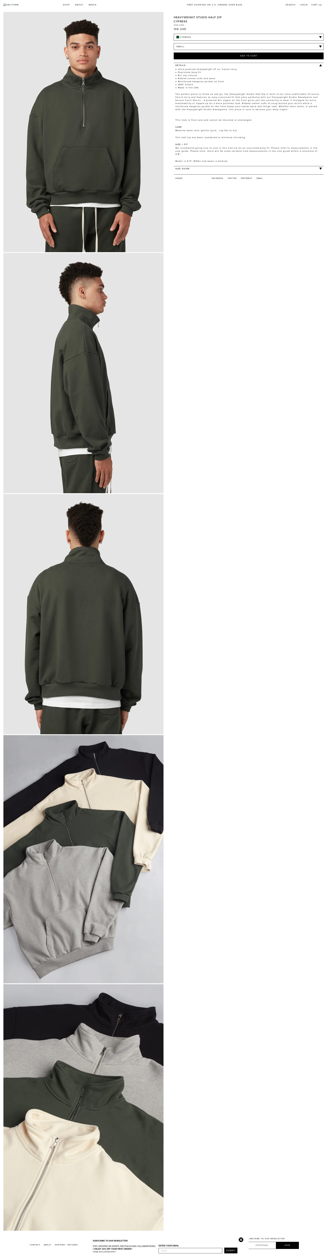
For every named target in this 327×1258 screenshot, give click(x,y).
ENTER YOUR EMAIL (169, 1246)
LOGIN (304, 5)
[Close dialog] (240, 1239)
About (79, 5)
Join (287, 1245)
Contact (35, 1245)
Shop (66, 5)
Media (93, 5)
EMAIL (260, 178)
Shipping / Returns (66, 1245)
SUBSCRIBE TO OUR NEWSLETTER (266, 1239)
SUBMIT (231, 1250)
